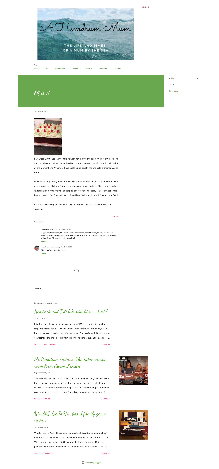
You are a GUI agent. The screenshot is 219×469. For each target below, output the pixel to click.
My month (75, 68)
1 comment (47, 399)
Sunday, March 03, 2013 (63, 230)
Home (36, 68)
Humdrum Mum (47, 247)
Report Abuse (174, 91)
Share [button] (116, 216)
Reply (43, 241)
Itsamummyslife (47, 230)
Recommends (60, 68)
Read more (105, 344)
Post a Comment (49, 344)
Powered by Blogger (93, 462)
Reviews (89, 68)
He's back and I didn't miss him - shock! (70, 311)
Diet (46, 68)
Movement (103, 68)
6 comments (47, 453)
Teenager (117, 68)
